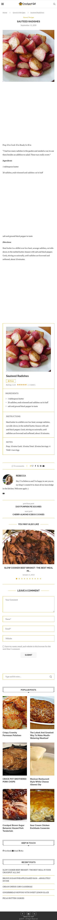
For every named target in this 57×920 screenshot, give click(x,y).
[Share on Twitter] (38, 466)
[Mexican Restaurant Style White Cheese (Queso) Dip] (42, 759)
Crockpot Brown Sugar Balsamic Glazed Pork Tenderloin (13, 828)
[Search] (54, 4)
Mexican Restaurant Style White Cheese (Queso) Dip (39, 782)
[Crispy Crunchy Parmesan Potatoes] (15, 712)
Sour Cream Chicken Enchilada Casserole (40, 826)
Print (12, 381)
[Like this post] (32, 466)
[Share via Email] (43, 466)
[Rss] (34, 913)
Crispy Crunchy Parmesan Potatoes (12, 734)
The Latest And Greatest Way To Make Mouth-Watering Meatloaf (42, 735)
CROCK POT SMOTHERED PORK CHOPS (15, 780)
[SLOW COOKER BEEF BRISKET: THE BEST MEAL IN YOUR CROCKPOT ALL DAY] (28, 547)
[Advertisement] (28, 114)
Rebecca (21, 475)
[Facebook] (22, 913)
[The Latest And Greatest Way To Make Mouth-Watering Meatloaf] (42, 712)
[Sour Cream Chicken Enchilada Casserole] (42, 805)
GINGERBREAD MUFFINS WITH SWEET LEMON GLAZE (26, 892)
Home (5, 12)
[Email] (28, 913)
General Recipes (19, 12)
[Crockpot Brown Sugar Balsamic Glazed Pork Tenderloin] (15, 805)
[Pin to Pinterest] (40, 466)
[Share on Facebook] (35, 466)
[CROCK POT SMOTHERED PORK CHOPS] (15, 759)
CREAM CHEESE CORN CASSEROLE (17, 886)
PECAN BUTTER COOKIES (13, 898)
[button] (5, 554)
